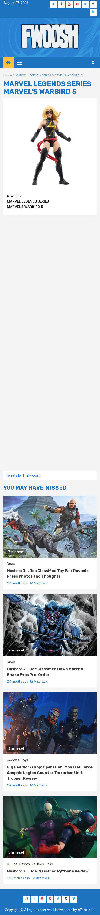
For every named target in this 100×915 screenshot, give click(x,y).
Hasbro (24, 864)
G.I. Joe (12, 864)
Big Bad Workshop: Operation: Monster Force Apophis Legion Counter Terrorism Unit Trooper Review (50, 773)
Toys (24, 760)
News (11, 563)
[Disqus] (50, 279)
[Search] (93, 62)
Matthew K (40, 583)
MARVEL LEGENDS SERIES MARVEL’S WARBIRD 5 (28, 201)
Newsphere (63, 910)
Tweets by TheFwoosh (23, 475)
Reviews (13, 760)
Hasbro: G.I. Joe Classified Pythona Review (47, 871)
